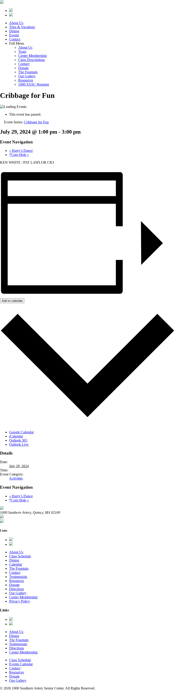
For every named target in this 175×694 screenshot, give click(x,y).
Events (14, 35)
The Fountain (28, 72)
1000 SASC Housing (33, 84)
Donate (23, 68)
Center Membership (32, 56)
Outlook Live (18, 444)
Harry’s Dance (21, 151)
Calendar (15, 564)
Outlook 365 (18, 440)
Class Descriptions (31, 60)
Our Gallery (27, 76)
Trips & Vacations (22, 27)
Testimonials (18, 577)
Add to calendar (12, 301)
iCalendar (16, 436)
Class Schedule (20, 556)
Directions (16, 589)
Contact (14, 39)
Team (22, 51)
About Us (16, 23)
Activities (16, 478)
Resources (25, 80)
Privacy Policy (19, 601)
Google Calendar (21, 432)
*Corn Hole (19, 155)
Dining (14, 31)
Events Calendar (21, 664)
